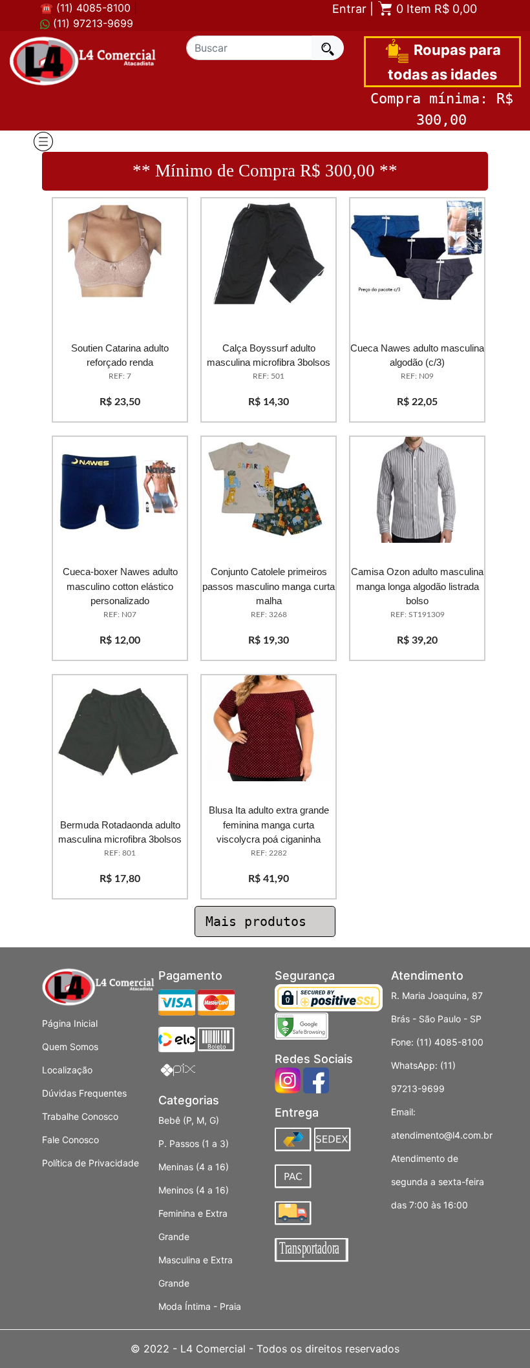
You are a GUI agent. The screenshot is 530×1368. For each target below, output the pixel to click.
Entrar (349, 9)
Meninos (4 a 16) (193, 1189)
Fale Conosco (70, 1139)
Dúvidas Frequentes (84, 1093)
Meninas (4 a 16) (193, 1166)
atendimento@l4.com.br (442, 1135)
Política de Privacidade (90, 1162)
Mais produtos (260, 921)
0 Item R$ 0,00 (435, 9)
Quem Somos (70, 1046)
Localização (67, 1069)
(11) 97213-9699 (91, 23)
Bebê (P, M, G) (188, 1120)
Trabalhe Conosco (80, 1116)
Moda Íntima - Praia (199, 1306)
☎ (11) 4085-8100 (85, 7)
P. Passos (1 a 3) (193, 1143)
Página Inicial (70, 1023)
